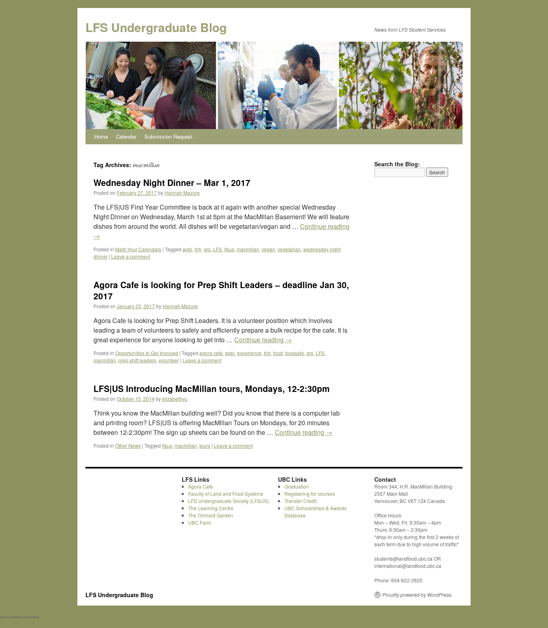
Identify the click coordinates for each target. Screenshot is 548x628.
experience (249, 352)
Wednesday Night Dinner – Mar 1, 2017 (171, 182)
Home (101, 136)
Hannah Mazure (182, 192)
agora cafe (211, 352)
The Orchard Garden (210, 515)
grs (207, 249)
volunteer (168, 360)
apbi (187, 249)
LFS (217, 249)
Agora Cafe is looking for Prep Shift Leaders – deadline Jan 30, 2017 (221, 290)
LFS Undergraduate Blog (156, 27)
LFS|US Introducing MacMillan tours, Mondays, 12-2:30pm (211, 388)
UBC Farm (199, 522)
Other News (128, 445)
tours (204, 445)
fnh (198, 249)
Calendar (126, 136)
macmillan (248, 249)
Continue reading (263, 339)
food (278, 352)
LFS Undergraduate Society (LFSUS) (228, 500)
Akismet (45, 617)
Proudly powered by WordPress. (417, 595)
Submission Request (168, 136)
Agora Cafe (200, 486)
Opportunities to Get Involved (146, 352)
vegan (268, 249)
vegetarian (289, 249)
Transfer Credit (300, 500)
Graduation (296, 486)
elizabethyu (174, 398)
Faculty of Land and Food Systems (225, 493)
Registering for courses (309, 493)
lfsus (229, 249)
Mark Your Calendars (138, 249)
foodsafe (294, 352)
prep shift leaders (137, 360)
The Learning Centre (210, 508)
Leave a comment (130, 256)
